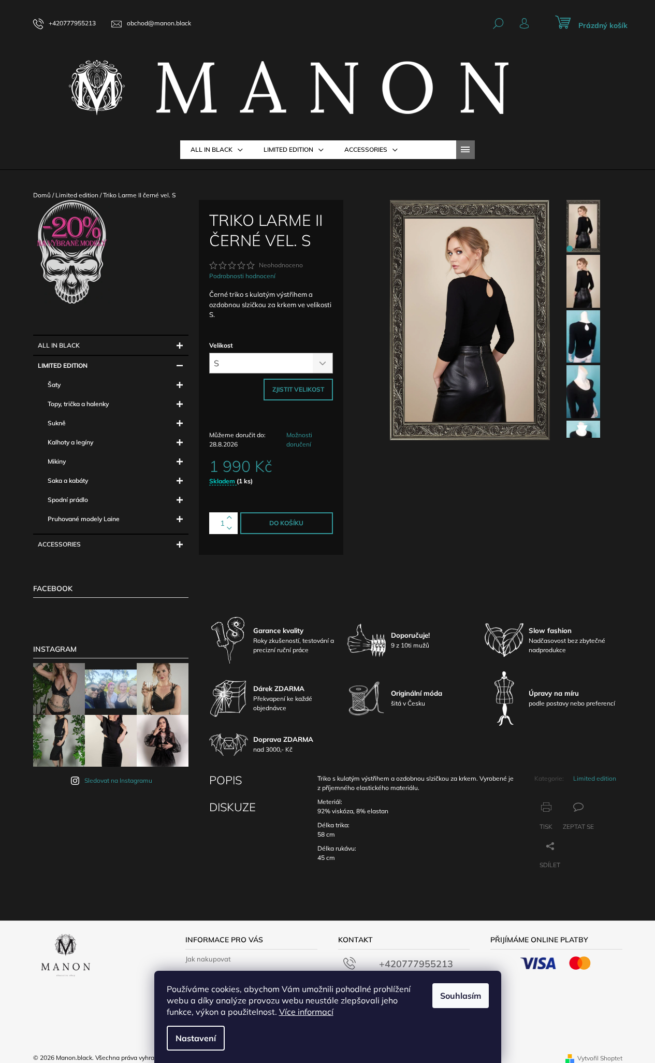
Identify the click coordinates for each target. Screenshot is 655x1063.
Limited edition (63, 365)
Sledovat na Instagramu (118, 780)
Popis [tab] (225, 780)
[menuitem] (216, 149)
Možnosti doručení (299, 439)
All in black (59, 345)
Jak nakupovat (208, 959)
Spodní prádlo (68, 500)
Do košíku (286, 523)
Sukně (57, 423)
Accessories (59, 544)
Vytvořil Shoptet (599, 1058)
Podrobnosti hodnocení (242, 276)
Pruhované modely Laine (84, 519)
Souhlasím (460, 995)
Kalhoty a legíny (70, 442)
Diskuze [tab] (232, 807)
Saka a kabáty (68, 480)
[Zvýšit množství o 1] (229, 517)
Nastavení (196, 1038)
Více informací (306, 1012)
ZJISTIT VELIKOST (298, 389)
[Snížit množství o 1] (229, 528)
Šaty (54, 385)
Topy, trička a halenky (78, 404)
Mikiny (57, 461)
